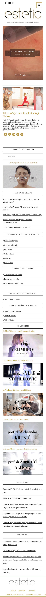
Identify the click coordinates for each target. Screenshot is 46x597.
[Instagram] (13, 2)
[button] (39, 5)
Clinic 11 (7, 258)
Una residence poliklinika (13, 283)
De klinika (8, 249)
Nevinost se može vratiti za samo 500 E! (17, 498)
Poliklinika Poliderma (12, 299)
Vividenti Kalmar (10, 316)
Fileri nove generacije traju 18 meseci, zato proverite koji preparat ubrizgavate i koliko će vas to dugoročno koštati (22, 560)
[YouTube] (9, 2)
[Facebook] (5, 2)
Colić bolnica (9, 254)
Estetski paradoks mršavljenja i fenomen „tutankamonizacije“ (17, 221)
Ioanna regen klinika (11, 279)
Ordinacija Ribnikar (11, 245)
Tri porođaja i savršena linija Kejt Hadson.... (21, 115)
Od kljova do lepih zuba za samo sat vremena (19, 551)
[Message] (14, 135)
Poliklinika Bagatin (11, 241)
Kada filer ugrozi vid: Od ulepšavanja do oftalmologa (22, 215)
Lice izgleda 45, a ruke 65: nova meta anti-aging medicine (20, 208)
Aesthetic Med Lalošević (13, 275)
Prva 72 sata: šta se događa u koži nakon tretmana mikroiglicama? (21, 201)
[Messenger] (10, 135)
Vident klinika (9, 320)
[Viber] (22, 135)
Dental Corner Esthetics (12, 311)
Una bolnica (8, 263)
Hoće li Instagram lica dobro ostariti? (16, 227)
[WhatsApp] (18, 135)
